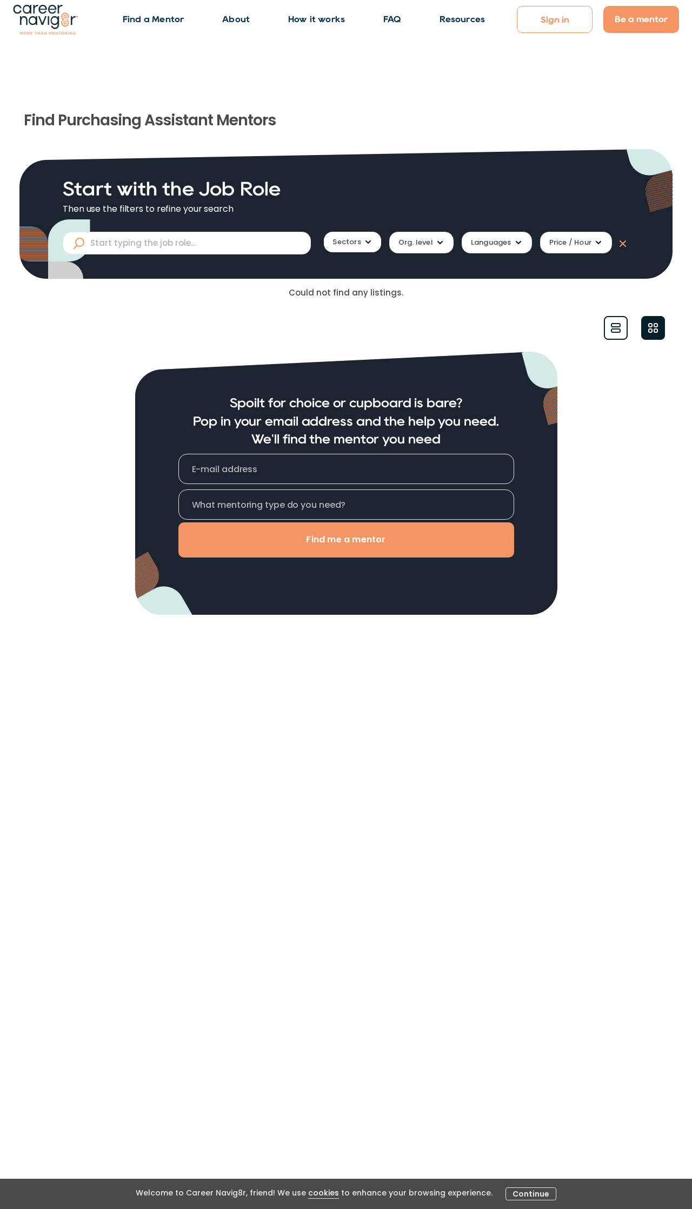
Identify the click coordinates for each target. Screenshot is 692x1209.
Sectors (346, 242)
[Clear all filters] (620, 243)
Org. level (415, 242)
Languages (491, 242)
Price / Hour (570, 242)
